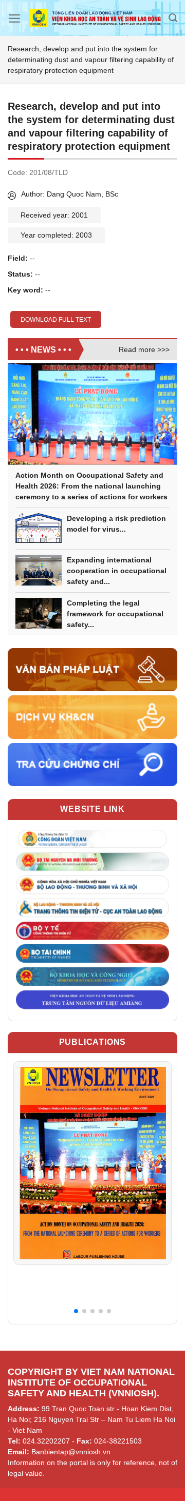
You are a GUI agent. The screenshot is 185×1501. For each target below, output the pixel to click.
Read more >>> (144, 349)
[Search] (173, 18)
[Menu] (15, 18)
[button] (76, 1311)
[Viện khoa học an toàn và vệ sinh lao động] (95, 18)
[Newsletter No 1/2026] (92, 1163)
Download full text (56, 319)
